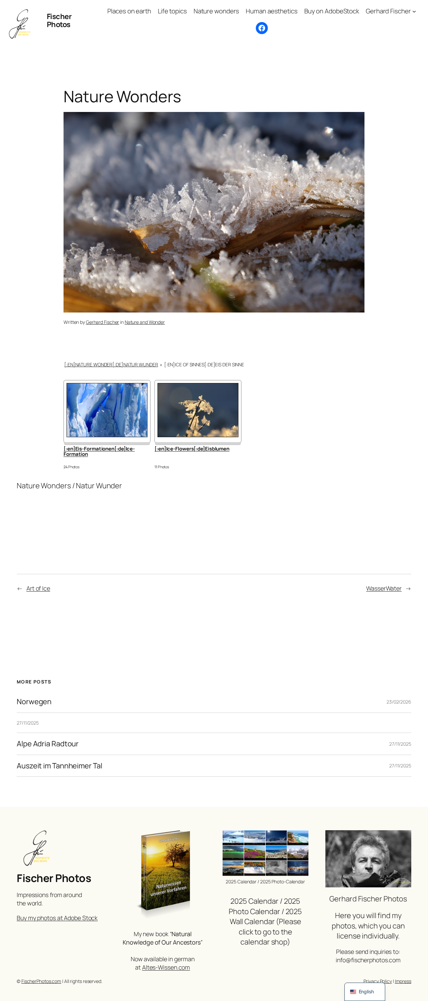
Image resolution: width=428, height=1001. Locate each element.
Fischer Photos (59, 20)
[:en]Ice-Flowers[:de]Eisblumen (191, 449)
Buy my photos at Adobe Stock (57, 918)
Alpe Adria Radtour (48, 744)
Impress (403, 981)
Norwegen (34, 702)
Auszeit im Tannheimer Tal (59, 766)
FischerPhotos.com (41, 981)
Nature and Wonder (145, 322)
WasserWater (384, 588)
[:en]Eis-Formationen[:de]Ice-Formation (99, 452)
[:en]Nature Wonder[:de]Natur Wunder (111, 364)
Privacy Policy (377, 981)
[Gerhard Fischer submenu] (414, 11)
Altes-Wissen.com (166, 967)
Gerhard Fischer (102, 322)
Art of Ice (38, 588)
